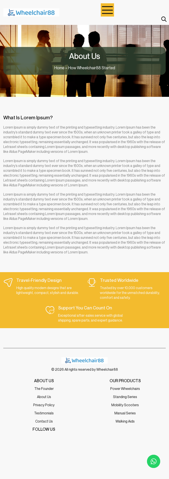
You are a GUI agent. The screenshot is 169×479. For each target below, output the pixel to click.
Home (59, 67)
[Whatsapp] (153, 461)
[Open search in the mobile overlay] (163, 19)
